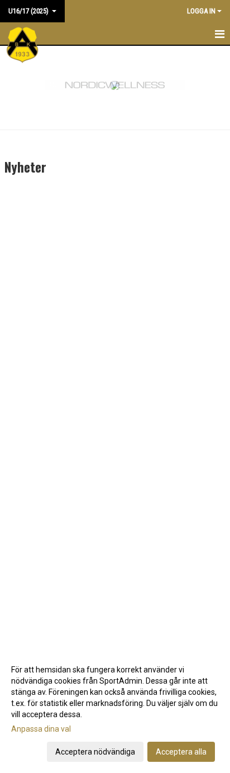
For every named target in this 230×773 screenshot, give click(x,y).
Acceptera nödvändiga (95, 751)
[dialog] (115, 710)
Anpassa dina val (41, 728)
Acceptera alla (181, 751)
